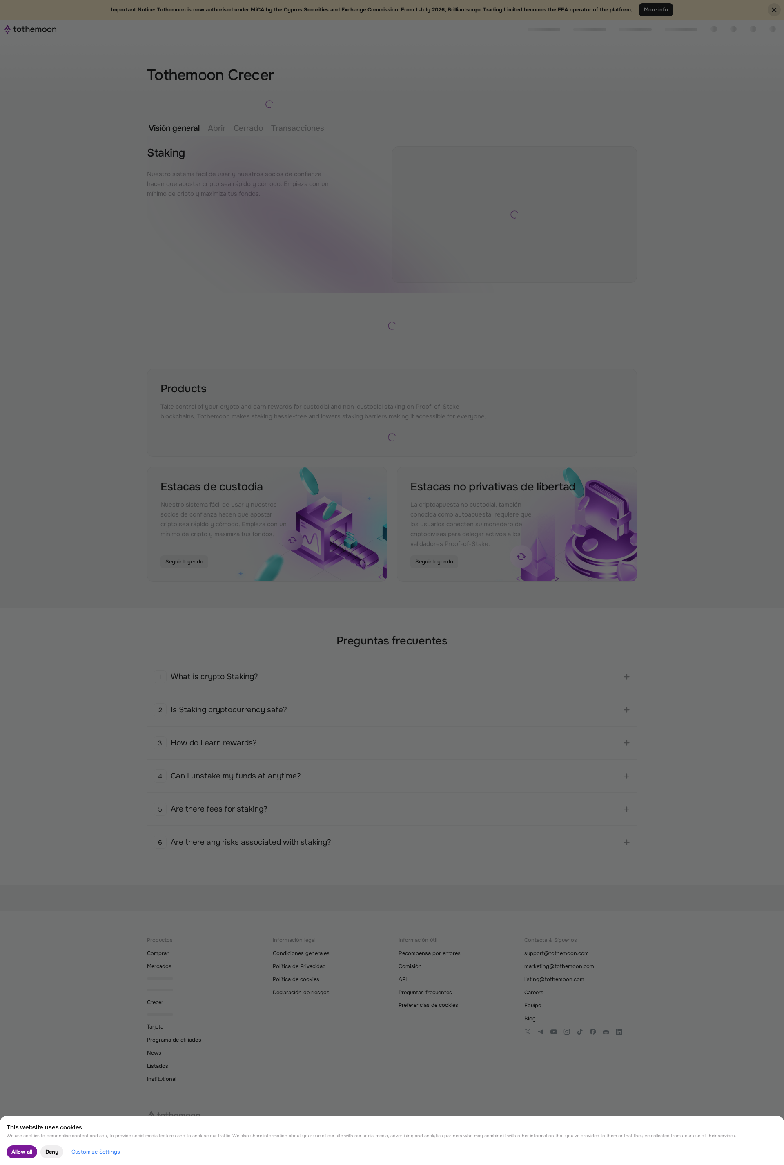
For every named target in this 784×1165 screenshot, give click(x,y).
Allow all (21, 1151)
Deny (51, 1151)
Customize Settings (95, 1151)
